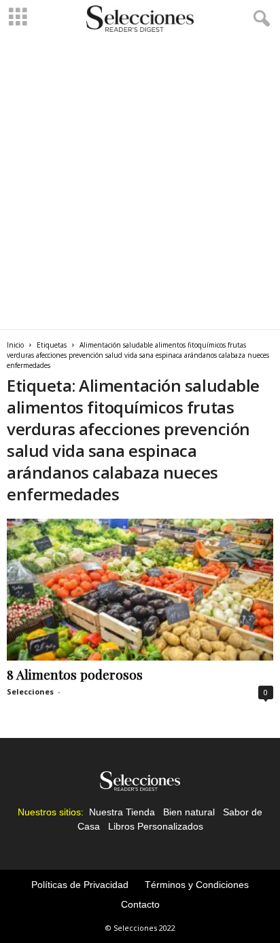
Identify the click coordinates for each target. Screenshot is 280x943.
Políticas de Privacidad (79, 884)
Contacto (140, 904)
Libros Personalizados (155, 826)
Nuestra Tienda (122, 812)
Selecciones (30, 691)
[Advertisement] (140, 182)
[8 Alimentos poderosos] (140, 590)
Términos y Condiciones (197, 884)
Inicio (15, 345)
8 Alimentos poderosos (75, 674)
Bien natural (189, 812)
